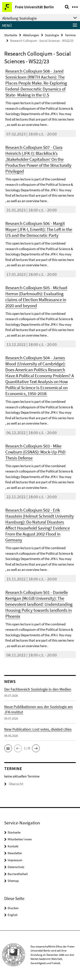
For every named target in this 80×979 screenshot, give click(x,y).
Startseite (10, 35)
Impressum (15, 860)
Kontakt (13, 846)
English (12, 915)
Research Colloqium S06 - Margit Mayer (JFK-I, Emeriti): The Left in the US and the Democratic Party (38, 229)
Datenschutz (16, 867)
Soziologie (52, 35)
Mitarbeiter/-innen (20, 839)
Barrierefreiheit (18, 874)
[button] (8, 748)
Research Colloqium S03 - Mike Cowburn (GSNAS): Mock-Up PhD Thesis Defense (35, 452)
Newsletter (15, 853)
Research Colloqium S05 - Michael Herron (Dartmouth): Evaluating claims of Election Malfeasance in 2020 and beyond (36, 296)
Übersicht (16, 784)
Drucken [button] (13, 908)
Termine (70, 35)
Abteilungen (31, 35)
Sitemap (13, 881)
